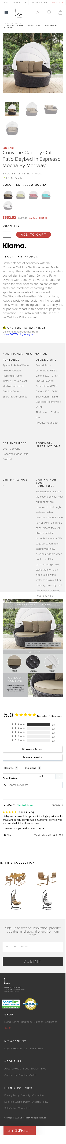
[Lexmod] (18, 12)
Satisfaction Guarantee (17, 1108)
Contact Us (10, 1075)
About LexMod (12, 1068)
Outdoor (38, 1021)
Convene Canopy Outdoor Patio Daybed (24, 828)
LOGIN (5, 2)
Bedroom (26, 1021)
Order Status (19, 2)
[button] (55, 835)
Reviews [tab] (8, 767)
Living (7, 1021)
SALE (7, 1028)
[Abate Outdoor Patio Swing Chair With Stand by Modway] (15, 899)
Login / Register (13, 1048)
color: (25, 184)
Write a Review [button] (34, 749)
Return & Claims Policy (17, 1101)
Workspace (51, 1021)
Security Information (32, 1095)
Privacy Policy (11, 1095)
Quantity (11, 225)
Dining (15, 1021)
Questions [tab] (30, 767)
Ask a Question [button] (34, 757)
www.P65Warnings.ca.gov (18, 334)
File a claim (36, 1048)
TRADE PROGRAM (38, 2)
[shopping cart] (59, 12)
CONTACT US (57, 2)
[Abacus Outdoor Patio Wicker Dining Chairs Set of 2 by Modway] (47, 878)
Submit (33, 962)
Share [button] (10, 835)
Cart (26, 1048)
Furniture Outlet (27, 1075)
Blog (43, 1068)
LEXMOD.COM (11, 23)
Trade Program (31, 1068)
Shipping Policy (39, 1101)
